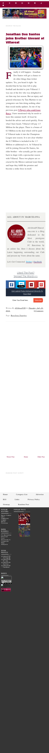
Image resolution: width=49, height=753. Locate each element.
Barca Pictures (4, 522)
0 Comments (38, 311)
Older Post (41, 457)
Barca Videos (6, 515)
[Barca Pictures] (28, 3)
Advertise (40, 494)
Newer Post (10, 457)
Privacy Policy (34, 499)
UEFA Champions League (5, 518)
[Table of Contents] (41, 3)
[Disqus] (25, 356)
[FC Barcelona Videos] (35, 3)
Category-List (21, 494)
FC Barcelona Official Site (6, 536)
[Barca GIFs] (22, 3)
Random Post (23, 504)
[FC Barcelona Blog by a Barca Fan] (24, 18)
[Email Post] (10, 311)
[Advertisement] (27, 188)
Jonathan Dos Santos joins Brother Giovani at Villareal (25, 38)
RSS (4, 499)
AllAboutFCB (20, 308)
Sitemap (6, 504)
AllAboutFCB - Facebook (5, 566)
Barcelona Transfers (19, 315)
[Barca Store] (9, 3)
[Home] (3, 3)
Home (26, 457)
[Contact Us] (3, 6)
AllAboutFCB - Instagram (5, 557)
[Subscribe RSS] (16, 3)
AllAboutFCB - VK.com (5, 560)
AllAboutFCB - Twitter (5, 563)
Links (17, 499)
